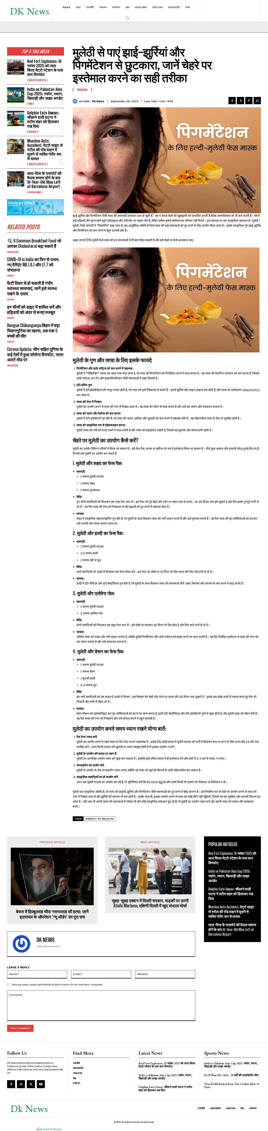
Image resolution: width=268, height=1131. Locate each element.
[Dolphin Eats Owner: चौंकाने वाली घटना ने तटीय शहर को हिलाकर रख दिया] (15, 118)
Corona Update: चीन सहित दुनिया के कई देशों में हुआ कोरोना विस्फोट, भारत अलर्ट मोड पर (35, 354)
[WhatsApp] (257, 100)
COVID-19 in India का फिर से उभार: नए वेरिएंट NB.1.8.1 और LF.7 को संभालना (33, 265)
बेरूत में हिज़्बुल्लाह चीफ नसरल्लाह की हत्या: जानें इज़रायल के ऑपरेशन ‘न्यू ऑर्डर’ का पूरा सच (52, 914)
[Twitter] (240, 100)
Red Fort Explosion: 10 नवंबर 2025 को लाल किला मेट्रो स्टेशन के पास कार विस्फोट (45, 68)
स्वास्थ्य (10, 299)
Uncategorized (37, 80)
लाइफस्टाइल (13, 252)
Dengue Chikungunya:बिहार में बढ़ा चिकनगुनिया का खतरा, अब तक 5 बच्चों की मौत (33, 331)
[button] (127, 17)
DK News (98, 101)
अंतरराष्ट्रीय (12, 365)
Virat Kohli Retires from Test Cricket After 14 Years (231, 1085)
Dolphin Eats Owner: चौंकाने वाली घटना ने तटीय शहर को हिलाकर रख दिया (43, 119)
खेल (30, 103)
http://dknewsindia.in (48, 946)
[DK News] (76, 101)
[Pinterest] (249, 100)
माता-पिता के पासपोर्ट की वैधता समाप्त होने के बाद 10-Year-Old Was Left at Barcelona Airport (44, 180)
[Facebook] (232, 100)
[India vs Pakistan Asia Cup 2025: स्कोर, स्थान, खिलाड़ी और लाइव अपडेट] (15, 95)
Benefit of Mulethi (100, 818)
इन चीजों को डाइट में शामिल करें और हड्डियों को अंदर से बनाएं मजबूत (34, 309)
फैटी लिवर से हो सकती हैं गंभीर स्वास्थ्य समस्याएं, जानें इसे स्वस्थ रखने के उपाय (32, 288)
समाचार (32, 131)
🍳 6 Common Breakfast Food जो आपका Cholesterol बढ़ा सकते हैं (34, 243)
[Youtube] (41, 1084)
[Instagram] (21, 1084)
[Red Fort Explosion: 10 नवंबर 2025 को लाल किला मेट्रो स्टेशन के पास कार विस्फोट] (15, 67)
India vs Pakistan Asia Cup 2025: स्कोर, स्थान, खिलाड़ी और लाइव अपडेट (45, 94)
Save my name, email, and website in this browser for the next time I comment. (57, 984)
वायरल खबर (34, 192)
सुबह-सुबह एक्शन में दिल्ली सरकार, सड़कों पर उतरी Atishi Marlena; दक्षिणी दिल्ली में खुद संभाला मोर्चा (150, 903)
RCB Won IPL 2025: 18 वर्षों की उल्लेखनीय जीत (231, 1075)
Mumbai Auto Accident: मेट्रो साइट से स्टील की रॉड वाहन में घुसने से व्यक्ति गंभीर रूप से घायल (45, 149)
